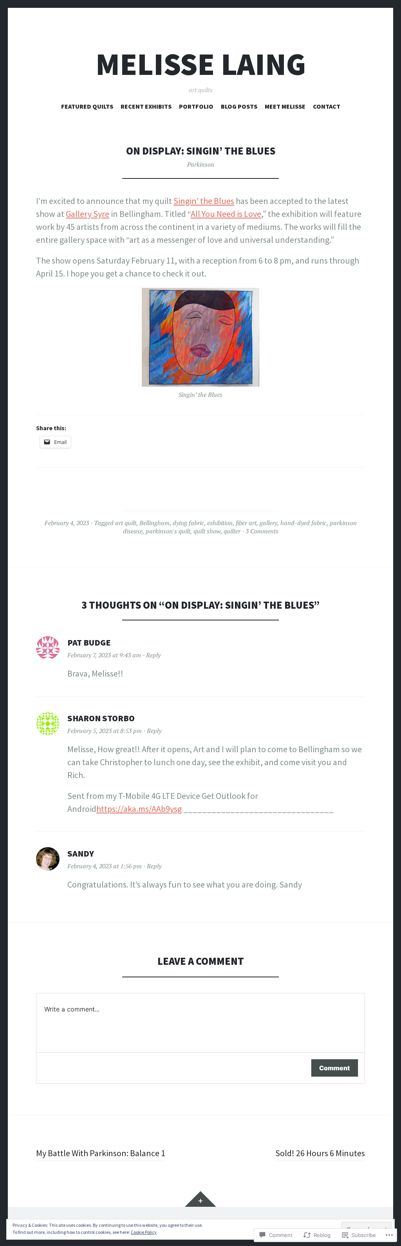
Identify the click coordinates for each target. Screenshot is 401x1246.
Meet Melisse (285, 106)
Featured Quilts (87, 106)
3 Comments (262, 531)
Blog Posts (239, 106)
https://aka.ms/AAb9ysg (139, 808)
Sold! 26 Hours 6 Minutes (320, 1153)
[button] (200, 337)
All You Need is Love (226, 213)
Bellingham (154, 522)
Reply (153, 655)
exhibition (220, 522)
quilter (232, 531)
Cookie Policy (144, 1232)
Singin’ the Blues (203, 200)
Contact (326, 106)
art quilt (125, 522)
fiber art (246, 522)
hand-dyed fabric (303, 522)
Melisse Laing (201, 64)
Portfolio (196, 106)
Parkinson (200, 164)
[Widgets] (200, 1199)
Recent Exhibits (146, 106)
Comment (334, 1068)
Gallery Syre (87, 213)
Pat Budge (89, 642)
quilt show (206, 531)
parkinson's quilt (168, 531)
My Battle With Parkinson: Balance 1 (100, 1153)
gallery (268, 522)
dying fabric (188, 522)
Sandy (80, 853)
